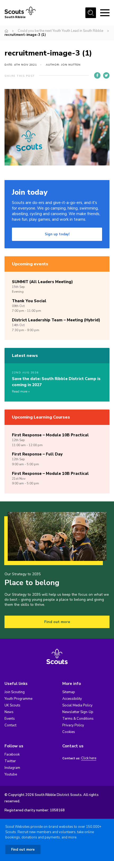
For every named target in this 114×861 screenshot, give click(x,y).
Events (10, 718)
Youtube (11, 774)
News (9, 712)
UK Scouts (12, 705)
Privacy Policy (73, 725)
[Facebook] (97, 75)
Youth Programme (18, 698)
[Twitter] (106, 75)
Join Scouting (15, 692)
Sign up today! (57, 234)
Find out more (57, 621)
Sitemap (68, 692)
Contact (10, 725)
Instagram (12, 767)
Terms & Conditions (78, 718)
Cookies (68, 732)
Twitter (10, 761)
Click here (88, 758)
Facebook (12, 754)
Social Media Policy (77, 705)
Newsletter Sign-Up (77, 712)
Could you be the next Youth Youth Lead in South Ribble (60, 30)
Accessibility (72, 698)
